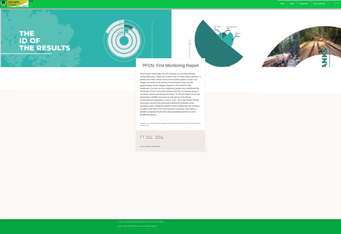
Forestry (153, 146)
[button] (338, 3)
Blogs (148, 146)
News (158, 146)
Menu (30, 1)
